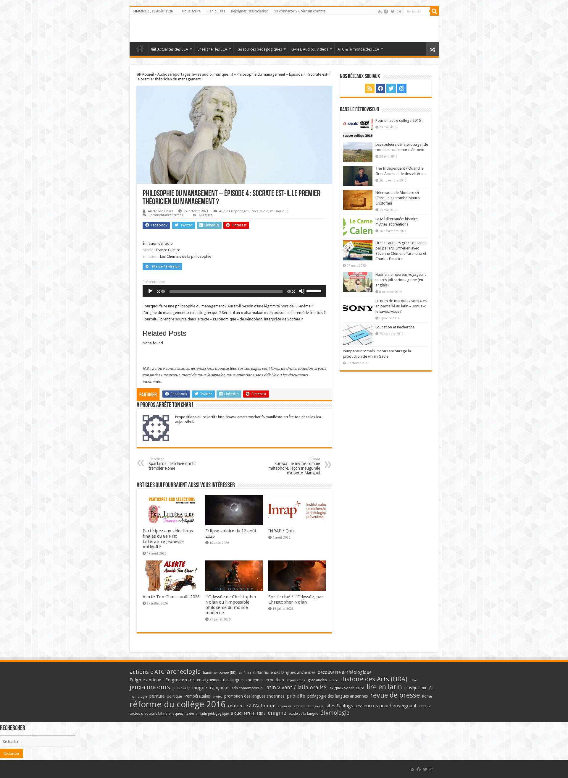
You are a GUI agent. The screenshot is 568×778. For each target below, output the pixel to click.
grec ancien (317, 680)
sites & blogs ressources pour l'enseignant (371, 706)
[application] (234, 291)
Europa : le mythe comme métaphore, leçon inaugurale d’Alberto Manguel (294, 466)
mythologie (138, 696)
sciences (284, 706)
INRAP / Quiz (281, 531)
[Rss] (379, 11)
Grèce (333, 680)
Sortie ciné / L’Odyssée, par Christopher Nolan (295, 599)
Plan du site (215, 11)
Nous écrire (191, 11)
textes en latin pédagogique (207, 714)
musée (427, 687)
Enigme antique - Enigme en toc (162, 680)
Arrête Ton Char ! (160, 211)
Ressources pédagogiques (259, 49)
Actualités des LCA (172, 49)
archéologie (184, 671)
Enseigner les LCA (212, 49)
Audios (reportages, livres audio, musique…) (195, 74)
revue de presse (395, 695)
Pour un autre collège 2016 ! (398, 120)
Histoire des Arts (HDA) (373, 679)
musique (411, 687)
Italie (413, 680)
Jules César (181, 688)
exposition (275, 679)
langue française (210, 688)
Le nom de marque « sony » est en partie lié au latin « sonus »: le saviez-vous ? (401, 306)
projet (217, 696)
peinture (156, 696)
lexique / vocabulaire (346, 688)
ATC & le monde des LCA (358, 49)
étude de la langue (303, 713)
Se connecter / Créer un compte (299, 11)
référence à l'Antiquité (251, 706)
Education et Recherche (394, 327)
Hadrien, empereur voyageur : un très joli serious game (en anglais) (400, 279)
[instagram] (398, 11)
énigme (277, 713)
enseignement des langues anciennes (230, 679)
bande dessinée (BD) (219, 673)
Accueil (147, 74)
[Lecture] (150, 291)
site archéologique (308, 706)
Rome (427, 696)
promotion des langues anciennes (254, 696)
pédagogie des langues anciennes (337, 696)
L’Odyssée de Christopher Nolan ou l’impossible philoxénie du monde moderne (231, 604)
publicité (296, 696)
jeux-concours (150, 687)
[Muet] (302, 291)
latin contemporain (247, 688)
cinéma (245, 672)
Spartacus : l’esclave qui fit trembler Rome (172, 464)
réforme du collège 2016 (177, 704)
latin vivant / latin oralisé (295, 687)
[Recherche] (434, 11)
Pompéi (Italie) (197, 696)
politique (174, 696)
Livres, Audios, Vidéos (309, 49)
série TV (424, 706)
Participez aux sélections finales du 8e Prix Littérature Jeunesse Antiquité (168, 539)
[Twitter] (392, 11)
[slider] (314, 290)
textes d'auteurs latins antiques (156, 713)
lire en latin (384, 687)
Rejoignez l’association (249, 11)
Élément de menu (140, 48)
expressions (295, 680)
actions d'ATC (147, 672)
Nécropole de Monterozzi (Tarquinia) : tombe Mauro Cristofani (397, 197)
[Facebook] (386, 11)
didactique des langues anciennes (284, 672)
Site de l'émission (165, 266)
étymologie (334, 712)
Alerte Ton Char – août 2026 (171, 596)
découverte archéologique (345, 672)
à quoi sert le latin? (248, 713)
